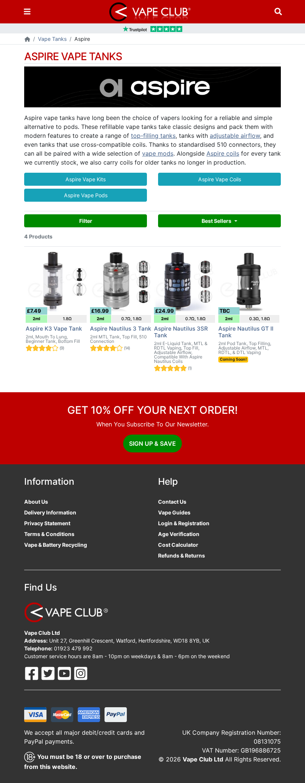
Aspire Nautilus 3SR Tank (181, 332)
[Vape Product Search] (278, 11)
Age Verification (178, 534)
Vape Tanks (52, 39)
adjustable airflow (235, 135)
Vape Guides (174, 512)
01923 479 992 (73, 648)
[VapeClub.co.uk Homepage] (27, 39)
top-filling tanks (153, 135)
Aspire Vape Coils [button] (219, 179)
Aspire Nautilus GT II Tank (245, 332)
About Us (36, 501)
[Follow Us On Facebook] (32, 673)
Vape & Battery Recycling (55, 545)
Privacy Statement (47, 523)
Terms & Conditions (49, 534)
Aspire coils (222, 153)
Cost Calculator (178, 545)
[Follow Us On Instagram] (80, 673)
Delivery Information (50, 512)
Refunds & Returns (181, 555)
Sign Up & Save (152, 443)
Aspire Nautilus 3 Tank (120, 328)
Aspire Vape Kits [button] (85, 179)
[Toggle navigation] (27, 11)
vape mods (157, 153)
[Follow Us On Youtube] (65, 673)
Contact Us (172, 501)
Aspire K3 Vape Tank (54, 328)
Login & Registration (183, 523)
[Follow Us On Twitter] (49, 673)
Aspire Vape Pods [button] (85, 195)
